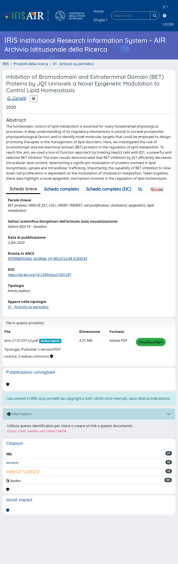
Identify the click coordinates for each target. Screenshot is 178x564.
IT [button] (164, 7)
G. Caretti (16, 98)
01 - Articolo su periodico (73, 63)
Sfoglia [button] (99, 20)
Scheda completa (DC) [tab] (108, 189)
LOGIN (168, 24)
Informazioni (21, 414)
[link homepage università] (70, 15)
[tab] (141, 189)
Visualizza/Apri (151, 342)
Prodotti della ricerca (31, 63)
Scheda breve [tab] (23, 188)
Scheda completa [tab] (61, 189)
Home (99, 11)
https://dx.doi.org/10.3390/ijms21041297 (39, 274)
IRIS (6, 63)
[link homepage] (25, 15)
